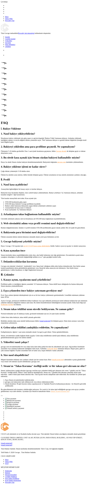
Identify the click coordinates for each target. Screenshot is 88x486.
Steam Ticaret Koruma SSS (60, 391)
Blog (6, 460)
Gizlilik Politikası (11, 477)
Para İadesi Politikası (12, 478)
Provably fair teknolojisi (26, 33)
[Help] (2, 395)
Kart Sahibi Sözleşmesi (13, 480)
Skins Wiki (9, 462)
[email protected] (45, 321)
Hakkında (8, 471)
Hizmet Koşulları (11, 475)
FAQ (7, 463)
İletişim (7, 473)
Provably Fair (9, 482)
